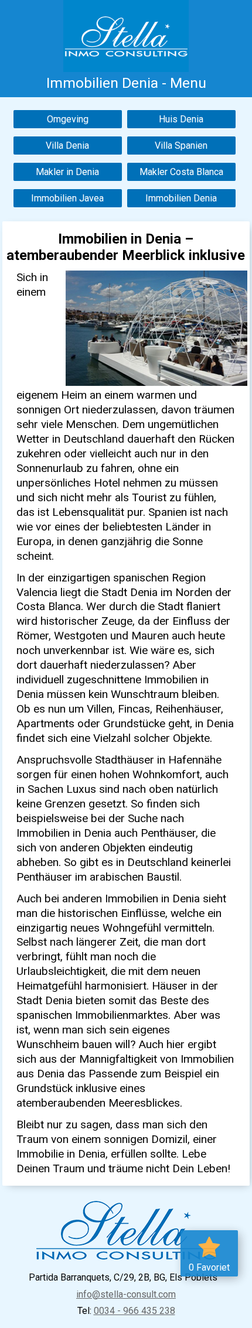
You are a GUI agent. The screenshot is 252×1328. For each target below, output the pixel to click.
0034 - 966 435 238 (134, 1310)
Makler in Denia (67, 171)
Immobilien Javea (67, 198)
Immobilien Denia (181, 198)
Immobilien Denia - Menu (126, 82)
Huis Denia (181, 119)
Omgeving (67, 119)
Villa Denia (67, 145)
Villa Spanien (181, 145)
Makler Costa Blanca (181, 171)
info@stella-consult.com (126, 1294)
